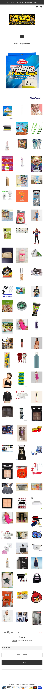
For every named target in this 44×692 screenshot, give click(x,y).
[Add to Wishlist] (40, 632)
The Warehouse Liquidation (27, 684)
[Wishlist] (37, 7)
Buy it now (22, 662)
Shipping (14, 640)
